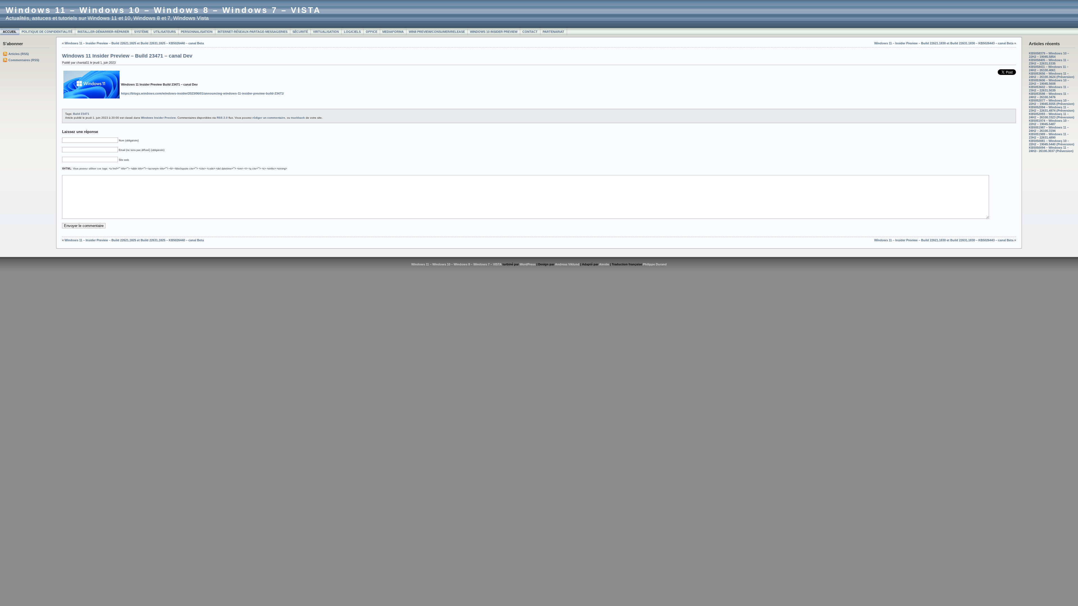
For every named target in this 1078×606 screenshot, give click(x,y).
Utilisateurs (165, 31)
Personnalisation (197, 31)
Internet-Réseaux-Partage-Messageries (252, 31)
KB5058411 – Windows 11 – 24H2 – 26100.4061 (1048, 68)
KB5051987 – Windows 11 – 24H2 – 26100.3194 (1049, 129)
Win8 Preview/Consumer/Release (437, 31)
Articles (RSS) (18, 54)
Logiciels (352, 31)
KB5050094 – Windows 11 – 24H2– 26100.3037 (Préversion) (1051, 149)
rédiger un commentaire (268, 117)
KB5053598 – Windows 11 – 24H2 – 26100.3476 (1049, 95)
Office (371, 31)
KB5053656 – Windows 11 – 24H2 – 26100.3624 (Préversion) (1051, 75)
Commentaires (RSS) (23, 60)
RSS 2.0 (222, 117)
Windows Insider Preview (158, 117)
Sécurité (300, 31)
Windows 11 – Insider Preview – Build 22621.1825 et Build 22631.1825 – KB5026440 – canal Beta (134, 43)
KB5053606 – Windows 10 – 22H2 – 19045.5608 (1049, 82)
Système (141, 31)
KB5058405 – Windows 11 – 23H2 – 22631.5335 (1049, 61)
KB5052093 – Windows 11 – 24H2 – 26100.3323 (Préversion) (1051, 115)
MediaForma (393, 31)
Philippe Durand (655, 264)
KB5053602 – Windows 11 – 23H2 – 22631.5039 (1049, 88)
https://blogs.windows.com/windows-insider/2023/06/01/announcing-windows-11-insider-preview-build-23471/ (202, 93)
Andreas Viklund (567, 264)
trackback (298, 117)
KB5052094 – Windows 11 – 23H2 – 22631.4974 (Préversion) (1051, 108)
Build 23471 (81, 113)
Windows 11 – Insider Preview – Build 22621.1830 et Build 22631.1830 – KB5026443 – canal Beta (943, 43)
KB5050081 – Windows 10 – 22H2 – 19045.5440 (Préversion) (1051, 142)
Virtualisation (326, 31)
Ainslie (604, 264)
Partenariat (553, 31)
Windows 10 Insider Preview (493, 31)
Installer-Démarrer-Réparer (103, 31)
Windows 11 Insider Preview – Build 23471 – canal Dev (127, 56)
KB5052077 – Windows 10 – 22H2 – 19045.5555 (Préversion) (1051, 102)
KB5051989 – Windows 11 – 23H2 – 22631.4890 (1049, 135)
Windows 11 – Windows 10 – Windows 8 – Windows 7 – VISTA (163, 10)
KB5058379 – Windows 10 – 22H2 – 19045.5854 (1049, 55)
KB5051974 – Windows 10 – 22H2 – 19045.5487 (1049, 122)
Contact (530, 31)
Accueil (10, 31)
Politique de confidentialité (47, 31)
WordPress (528, 264)
